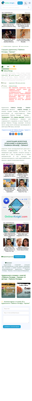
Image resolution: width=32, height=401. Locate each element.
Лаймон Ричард (8, 70)
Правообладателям (8, 256)
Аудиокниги (4, 75)
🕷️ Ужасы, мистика (14, 75)
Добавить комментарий (11, 326)
